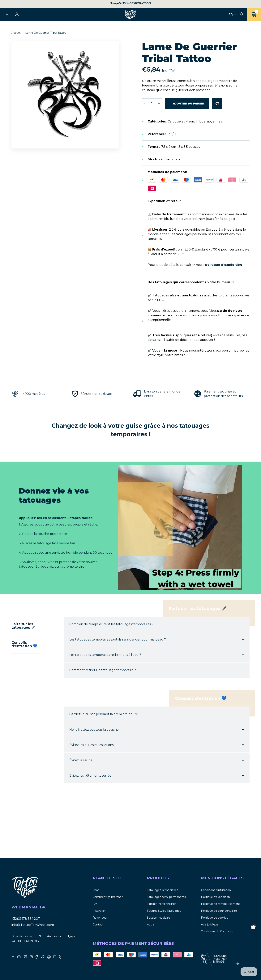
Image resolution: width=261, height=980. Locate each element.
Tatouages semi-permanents (166, 897)
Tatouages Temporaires (162, 890)
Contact (98, 924)
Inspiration (99, 910)
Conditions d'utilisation (216, 890)
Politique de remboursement (220, 904)
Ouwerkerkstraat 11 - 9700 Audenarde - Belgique (43, 936)
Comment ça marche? (108, 897)
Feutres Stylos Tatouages (164, 910)
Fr (231, 14)
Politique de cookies (214, 917)
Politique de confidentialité (219, 910)
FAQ (96, 904)
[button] (118, 95)
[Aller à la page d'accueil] (130, 14)
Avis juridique (209, 924)
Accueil (16, 32)
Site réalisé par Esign (238, 964)
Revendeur (100, 917)
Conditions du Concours (217, 931)
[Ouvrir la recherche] (241, 14)
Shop (96, 890)
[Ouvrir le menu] (8, 14)
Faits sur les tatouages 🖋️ (23, 625)
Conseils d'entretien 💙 (24, 644)
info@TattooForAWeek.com (32, 925)
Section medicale (158, 917)
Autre (150, 924)
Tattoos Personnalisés (161, 904)
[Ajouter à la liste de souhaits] (217, 103)
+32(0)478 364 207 (25, 918)
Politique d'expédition (215, 897)
